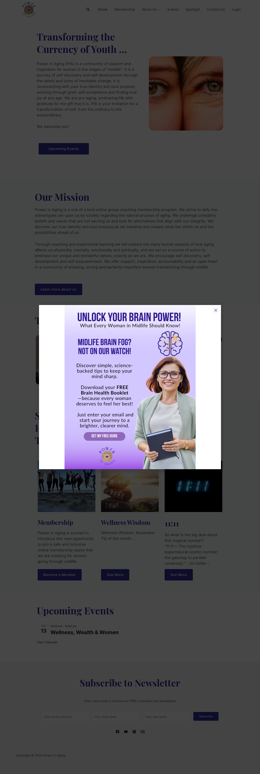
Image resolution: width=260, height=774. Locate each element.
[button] (215, 310)
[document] (130, 387)
